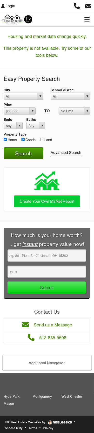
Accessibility (14, 428)
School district (63, 89)
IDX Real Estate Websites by (26, 422)
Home (12, 139)
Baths (31, 119)
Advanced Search (66, 152)
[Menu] (87, 19)
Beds (8, 119)
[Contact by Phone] (77, 5)
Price (8, 104)
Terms (32, 428)
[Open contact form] (88, 5)
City (7, 89)
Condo (30, 139)
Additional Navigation (47, 363)
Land (47, 139)
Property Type (15, 134)
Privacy (48, 428)
